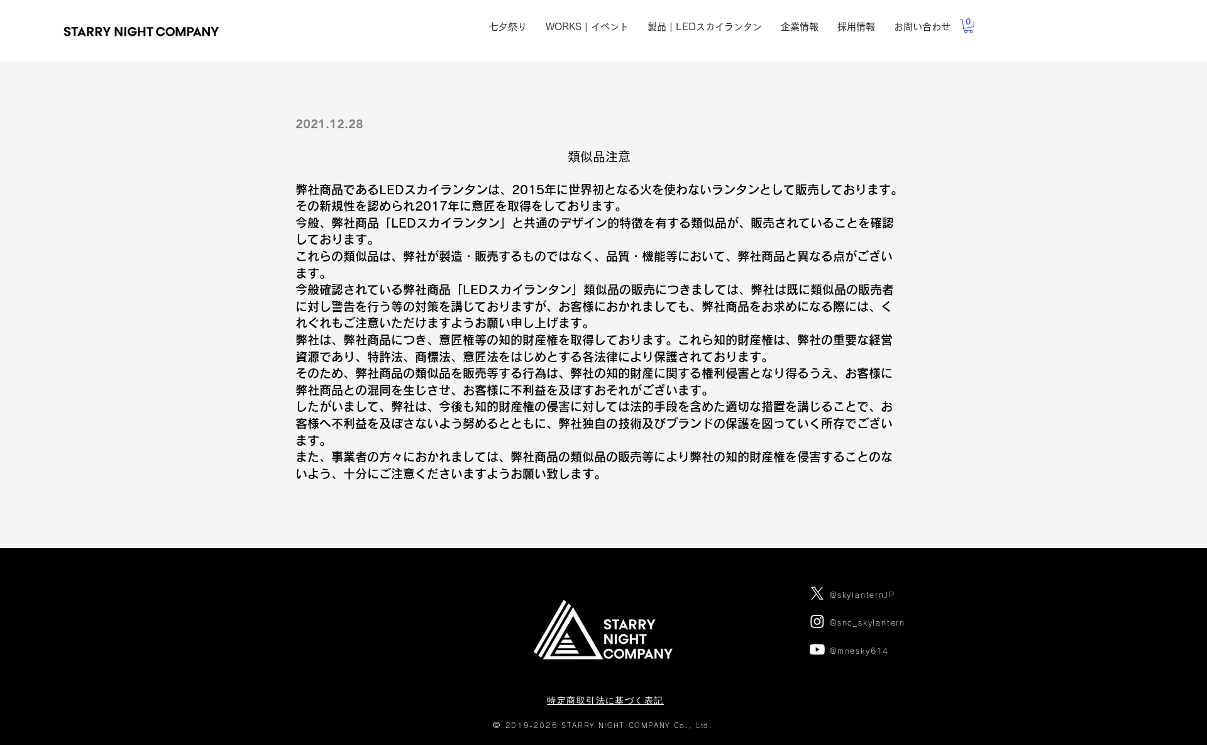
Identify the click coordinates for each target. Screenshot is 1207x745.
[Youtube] (817, 649)
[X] (817, 593)
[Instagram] (817, 621)
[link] (968, 26)
